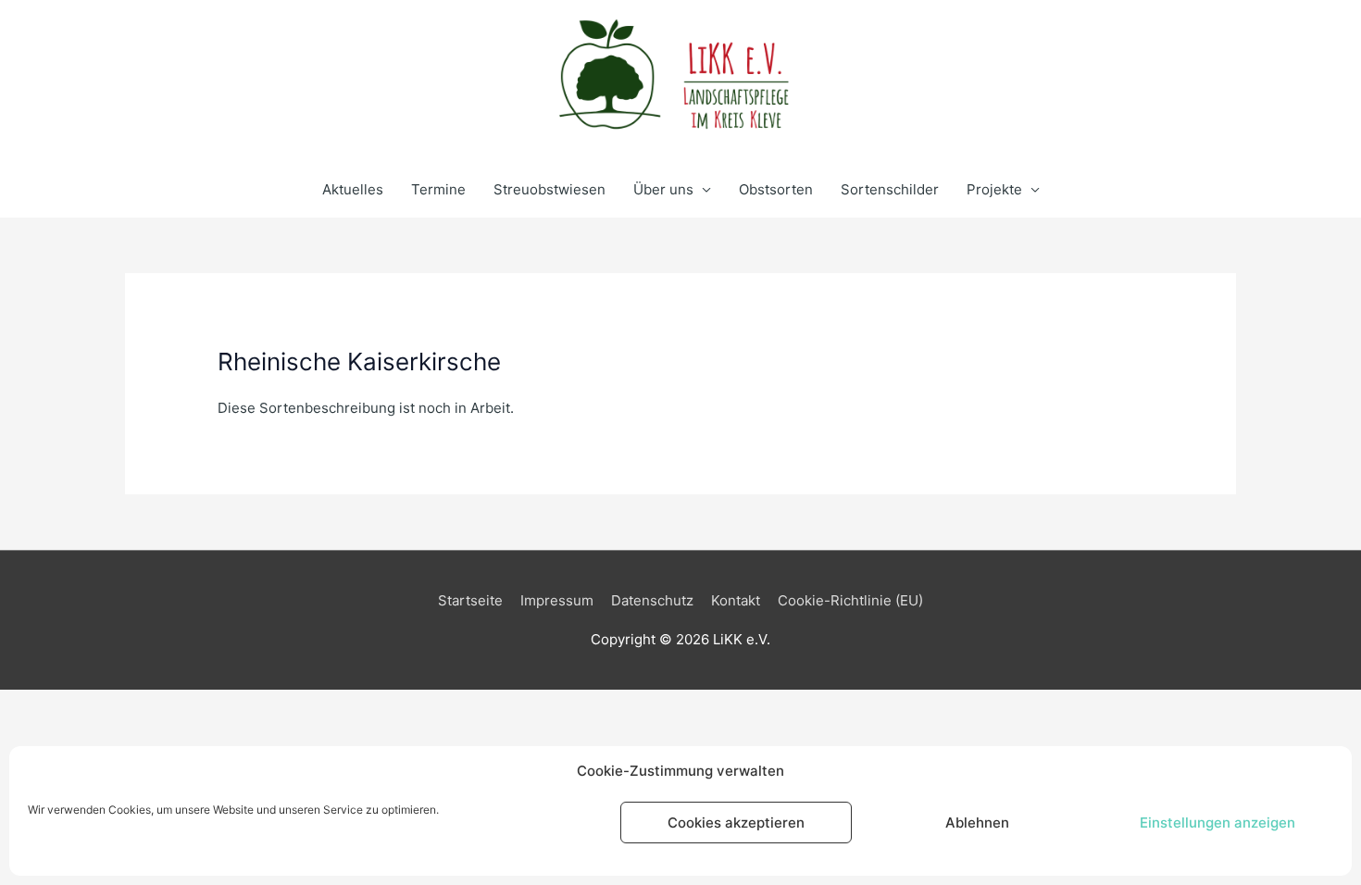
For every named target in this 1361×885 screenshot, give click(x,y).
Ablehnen (977, 822)
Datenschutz (652, 600)
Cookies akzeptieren (736, 822)
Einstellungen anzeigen (1217, 822)
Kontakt (735, 600)
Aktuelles (352, 189)
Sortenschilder (890, 189)
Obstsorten (776, 189)
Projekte (994, 189)
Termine (438, 189)
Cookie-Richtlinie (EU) (850, 600)
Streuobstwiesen (549, 189)
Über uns (663, 189)
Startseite (470, 600)
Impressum (556, 600)
